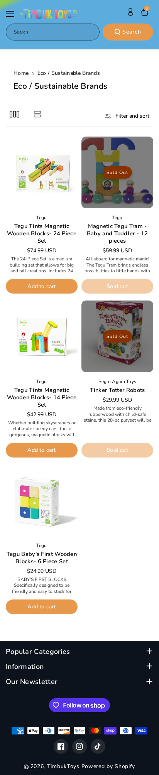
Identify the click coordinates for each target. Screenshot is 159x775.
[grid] (14, 114)
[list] (37, 114)
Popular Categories (38, 651)
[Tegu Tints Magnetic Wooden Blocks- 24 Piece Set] (42, 172)
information (25, 666)
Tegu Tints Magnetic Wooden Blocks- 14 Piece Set (41, 398)
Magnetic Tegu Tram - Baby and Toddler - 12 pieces (117, 234)
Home (21, 73)
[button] (12, 13)
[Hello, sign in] (130, 12)
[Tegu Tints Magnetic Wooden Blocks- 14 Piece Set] (42, 336)
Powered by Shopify (108, 766)
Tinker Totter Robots (117, 390)
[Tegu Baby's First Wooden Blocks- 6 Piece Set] (42, 500)
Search (131, 31)
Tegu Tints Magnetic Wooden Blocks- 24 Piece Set (41, 234)
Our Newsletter (32, 681)
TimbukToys (63, 766)
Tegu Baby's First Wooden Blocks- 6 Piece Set (42, 557)
